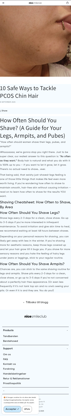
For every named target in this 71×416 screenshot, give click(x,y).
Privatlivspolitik (12, 383)
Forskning (9, 369)
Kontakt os (9, 364)
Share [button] (4, 111)
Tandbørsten (10, 336)
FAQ (5, 359)
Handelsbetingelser (14, 374)
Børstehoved (10, 341)
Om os (7, 354)
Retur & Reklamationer (16, 378)
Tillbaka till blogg (37, 302)
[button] (67, 3)
